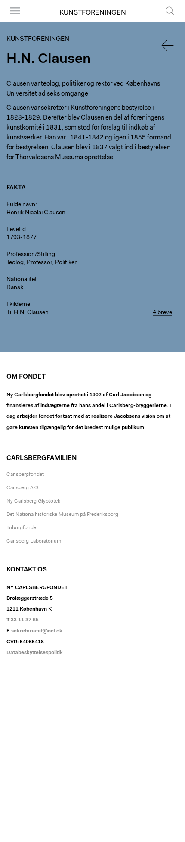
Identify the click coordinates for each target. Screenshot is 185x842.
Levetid (16, 230)
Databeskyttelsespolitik (34, 652)
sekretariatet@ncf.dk (36, 631)
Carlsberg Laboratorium (33, 541)
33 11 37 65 (25, 620)
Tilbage (168, 45)
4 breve (162, 313)
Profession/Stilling (30, 255)
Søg (164, 21)
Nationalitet (21, 280)
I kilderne (18, 305)
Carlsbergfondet (25, 474)
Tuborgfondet (22, 527)
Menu (12, 21)
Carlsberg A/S (22, 487)
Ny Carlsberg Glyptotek (33, 501)
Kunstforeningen (92, 12)
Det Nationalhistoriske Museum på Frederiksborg (62, 514)
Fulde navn (20, 205)
